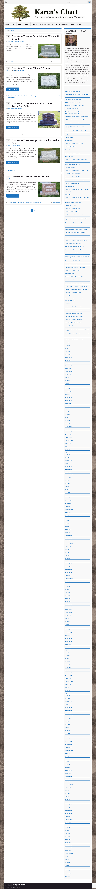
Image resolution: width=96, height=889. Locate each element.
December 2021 (68, 500)
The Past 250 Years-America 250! (73, 99)
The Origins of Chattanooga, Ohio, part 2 (74, 316)
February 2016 (68, 701)
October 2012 (68, 816)
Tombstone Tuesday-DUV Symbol (73, 260)
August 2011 (68, 856)
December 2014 (68, 741)
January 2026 (68, 360)
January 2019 (68, 601)
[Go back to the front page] (48, 13)
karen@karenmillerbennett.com (19, 884)
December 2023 (68, 431)
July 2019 (67, 584)
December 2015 (68, 707)
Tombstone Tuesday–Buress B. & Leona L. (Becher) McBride (32, 105)
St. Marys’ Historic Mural (70, 205)
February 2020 (68, 563)
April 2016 (67, 695)
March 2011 (67, 870)
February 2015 (68, 736)
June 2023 (67, 449)
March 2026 (67, 354)
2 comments (57, 96)
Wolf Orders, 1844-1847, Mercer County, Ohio (76, 286)
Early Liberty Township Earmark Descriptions (75, 119)
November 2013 (68, 779)
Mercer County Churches (46, 24)
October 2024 (68, 403)
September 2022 (69, 475)
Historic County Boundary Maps (72, 153)
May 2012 (67, 830)
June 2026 (67, 345)
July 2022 (67, 480)
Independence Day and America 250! (73, 243)
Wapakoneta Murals (69, 186)
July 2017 (67, 652)
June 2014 (67, 759)
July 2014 (67, 756)
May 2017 (67, 658)
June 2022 (67, 483)
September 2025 (69, 371)
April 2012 (67, 833)
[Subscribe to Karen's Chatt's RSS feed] (6, 2)
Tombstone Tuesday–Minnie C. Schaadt (31, 68)
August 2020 (68, 546)
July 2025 (67, 377)
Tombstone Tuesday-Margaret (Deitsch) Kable (76, 180)
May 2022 (67, 486)
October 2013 (68, 782)
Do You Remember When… (71, 264)
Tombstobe (34, 134)
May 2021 (67, 520)
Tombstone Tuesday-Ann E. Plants (73, 292)
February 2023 (68, 460)
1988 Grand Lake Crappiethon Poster (73, 183)
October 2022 (68, 472)
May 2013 (67, 796)
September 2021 (69, 509)
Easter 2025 (68, 295)
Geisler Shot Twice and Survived (72, 108)
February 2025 (68, 391)
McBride (16, 108)
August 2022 (68, 477)
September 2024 (69, 406)
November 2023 (68, 434)
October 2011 (68, 850)
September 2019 (69, 578)
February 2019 (68, 598)
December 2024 (68, 397)
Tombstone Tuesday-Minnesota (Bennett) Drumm (76, 170)
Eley (15, 145)
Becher (12, 108)
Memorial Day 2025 (69, 273)
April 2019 (67, 592)
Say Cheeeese (68, 303)
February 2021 (68, 529)
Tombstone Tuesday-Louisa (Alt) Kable (74, 143)
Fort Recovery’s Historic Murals (72, 211)
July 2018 (67, 618)
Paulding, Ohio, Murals (70, 167)
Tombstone (21, 41)
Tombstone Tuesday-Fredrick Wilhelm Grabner (76, 240)
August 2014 (68, 753)
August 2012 (68, 822)
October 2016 (68, 678)
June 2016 (67, 690)
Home (7, 24)
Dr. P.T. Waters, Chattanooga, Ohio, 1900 (74, 105)
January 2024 (68, 429)
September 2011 (69, 853)
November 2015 (68, 710)
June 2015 (67, 724)
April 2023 (67, 454)
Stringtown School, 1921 (70, 146)
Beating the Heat (69, 226)
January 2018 (68, 635)
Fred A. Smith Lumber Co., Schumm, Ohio (74, 253)
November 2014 (68, 744)
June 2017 (67, 655)
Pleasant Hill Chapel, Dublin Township (73, 123)
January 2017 (68, 670)
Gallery (26, 24)
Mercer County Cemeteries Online (73, 176)
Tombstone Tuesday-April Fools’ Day (73, 310)
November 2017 (68, 641)
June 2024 (67, 414)
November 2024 (68, 400)
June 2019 (67, 586)
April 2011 (67, 868)
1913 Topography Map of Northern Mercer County (77, 130)
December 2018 (68, 604)
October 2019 (68, 575)
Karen (9, 41)
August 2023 (68, 443)
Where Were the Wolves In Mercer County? (75, 280)
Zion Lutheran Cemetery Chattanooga (31, 202)
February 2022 (68, 495)
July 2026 (67, 343)
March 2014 (67, 767)
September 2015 (69, 716)
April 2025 (67, 386)
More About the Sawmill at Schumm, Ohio (74, 246)
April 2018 (67, 627)
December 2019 (68, 569)
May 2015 (67, 727)
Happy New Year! (69, 134)
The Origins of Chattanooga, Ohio (73, 322)
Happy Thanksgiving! (70, 140)
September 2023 (69, 440)
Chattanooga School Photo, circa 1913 (74, 276)
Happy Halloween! (69, 156)
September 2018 (69, 612)
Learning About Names (70, 325)
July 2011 (67, 859)
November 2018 (68, 607)
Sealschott (22, 70)
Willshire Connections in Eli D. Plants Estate (75, 267)
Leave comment (56, 61)
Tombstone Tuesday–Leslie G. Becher (30, 176)
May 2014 (67, 761)
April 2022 (67, 489)
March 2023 (67, 457)
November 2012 (68, 813)
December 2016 (68, 673)
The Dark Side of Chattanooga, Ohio (73, 313)
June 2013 (67, 793)
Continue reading (12, 89)
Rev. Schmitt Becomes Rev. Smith (72, 164)
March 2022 (67, 492)
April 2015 (67, 730)
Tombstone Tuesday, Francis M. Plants (74, 283)
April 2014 (67, 764)
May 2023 (67, 452)
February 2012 (68, 839)
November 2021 (68, 503)
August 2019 (68, 581)
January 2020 (68, 566)
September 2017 (69, 647)
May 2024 (67, 417)
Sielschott (17, 41)
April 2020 (67, 558)
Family (20, 24)
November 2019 (68, 572)
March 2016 (67, 698)
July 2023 (67, 446)
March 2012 (67, 836)
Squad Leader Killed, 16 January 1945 (73, 306)
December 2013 (68, 776)
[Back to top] (92, 880)
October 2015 (68, 713)
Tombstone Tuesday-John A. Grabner (74, 249)
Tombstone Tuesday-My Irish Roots (73, 319)
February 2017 (68, 667)
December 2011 (68, 845)
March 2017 (67, 664)
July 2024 (67, 411)
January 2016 (68, 704)
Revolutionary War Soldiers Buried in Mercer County (77, 237)
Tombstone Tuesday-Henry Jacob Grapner (75, 222)
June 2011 (67, 862)
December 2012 (68, 810)
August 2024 (68, 409)
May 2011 (67, 865)
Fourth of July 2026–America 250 (72, 102)
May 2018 (67, 624)
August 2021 (68, 512)
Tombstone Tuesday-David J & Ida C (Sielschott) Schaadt (36, 37)
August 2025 (68, 374)
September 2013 (69, 784)
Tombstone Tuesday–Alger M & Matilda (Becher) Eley (36, 141)
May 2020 (67, 555)
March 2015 (67, 733)
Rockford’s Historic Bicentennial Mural (74, 214)
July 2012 (67, 825)
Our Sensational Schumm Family (72, 91)
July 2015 (67, 721)
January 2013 (68, 807)
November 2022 (68, 469)
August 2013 (68, 787)
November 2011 (68, 848)
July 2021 (67, 515)
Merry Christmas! (69, 137)
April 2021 (67, 523)
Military (34, 24)
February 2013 (68, 804)
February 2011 (68, 873)
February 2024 (68, 426)
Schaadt (12, 41)
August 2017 (68, 650)
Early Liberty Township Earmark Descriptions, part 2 (77, 116)
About (13, 24)
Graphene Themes (15, 887)
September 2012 (69, 819)
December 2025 (68, 363)
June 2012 (67, 827)
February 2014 (68, 770)
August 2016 (68, 684)
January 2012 (68, 842)
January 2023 (68, 463)
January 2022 (68, 497)
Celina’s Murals (68, 194)
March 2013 (67, 802)
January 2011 (68, 876)
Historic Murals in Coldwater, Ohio (73, 202)
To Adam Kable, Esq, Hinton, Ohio (73, 173)
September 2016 (69, 681)
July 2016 (67, 687)
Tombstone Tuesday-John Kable (72, 208)
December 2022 (68, 466)
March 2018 (67, 629)
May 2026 (67, 348)
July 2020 (67, 549)
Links (72, 24)
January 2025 (68, 394)
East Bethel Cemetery (17, 134)
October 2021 (68, 506)
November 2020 (68, 538)
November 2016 (68, 675)
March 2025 (67, 388)
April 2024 (67, 420)
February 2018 (68, 632)
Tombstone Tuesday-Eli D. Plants (72, 270)
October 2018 (68, 609)
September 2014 (69, 750)
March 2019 (67, 595)
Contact (79, 24)
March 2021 (67, 526)
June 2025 (67, 380)
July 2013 (67, 790)
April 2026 (67, 351)
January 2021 (68, 532)
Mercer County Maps (62, 24)
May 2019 (67, 589)
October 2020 (68, 541)
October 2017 (68, 644)
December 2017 (68, 638)
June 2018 (67, 621)
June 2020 (67, 552)
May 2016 (67, 693)
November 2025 (68, 366)
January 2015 (68, 738)
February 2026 (68, 357)
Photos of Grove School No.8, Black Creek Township (77, 333)
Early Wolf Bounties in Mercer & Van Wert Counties (77, 289)
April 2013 (67, 799)
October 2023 (68, 437)
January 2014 (68, 773)
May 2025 (67, 383)
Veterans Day (68, 149)
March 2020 (67, 561)
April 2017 (67, 661)
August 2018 (68, 615)
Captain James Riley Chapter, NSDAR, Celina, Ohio (76, 229)
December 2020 (68, 535)
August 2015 (68, 718)
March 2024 (67, 423)
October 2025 (68, 368)
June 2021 (67, 518)
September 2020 (69, 543)
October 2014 (68, 747)
